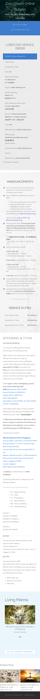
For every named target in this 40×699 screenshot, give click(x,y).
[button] (1, 680)
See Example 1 (26, 414)
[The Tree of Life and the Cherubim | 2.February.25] (20, 614)
